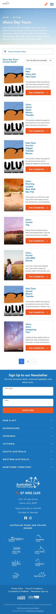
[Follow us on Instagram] (30, 518)
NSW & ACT (10, 420)
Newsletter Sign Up (39, 591)
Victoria (9, 443)
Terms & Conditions (33, 588)
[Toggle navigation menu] (52, 4)
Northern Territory (17, 467)
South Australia (14, 451)
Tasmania (9, 436)
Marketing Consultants (35, 611)
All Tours (17, 17)
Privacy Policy (17, 588)
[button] (28, 420)
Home (6, 17)
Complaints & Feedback (18, 591)
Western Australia (16, 459)
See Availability (37, 92)
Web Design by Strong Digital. (28, 608)
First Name (8, 388)
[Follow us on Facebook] (25, 518)
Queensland (11, 428)
